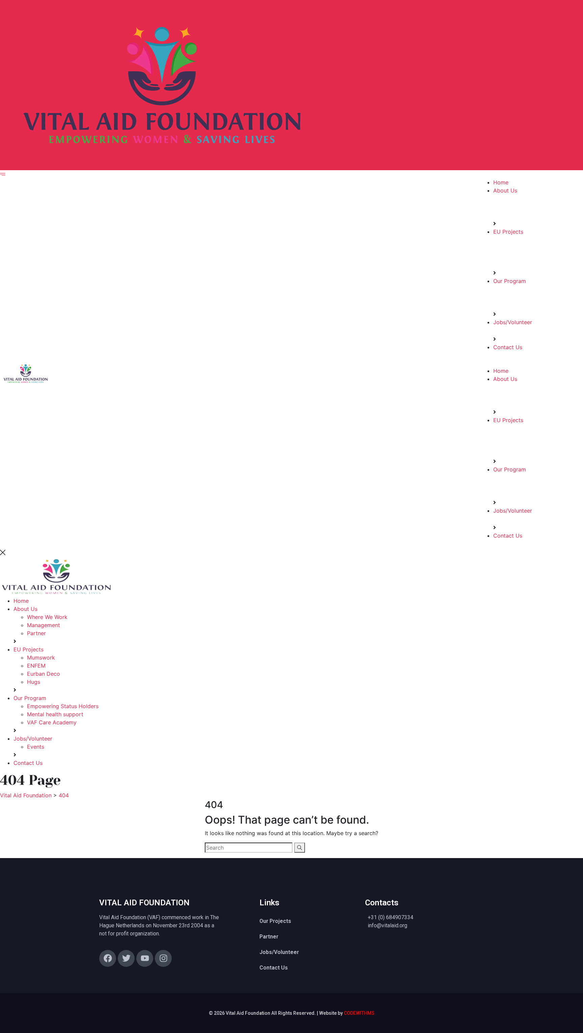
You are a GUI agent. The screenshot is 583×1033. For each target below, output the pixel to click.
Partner (36, 633)
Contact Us (507, 347)
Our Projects (275, 921)
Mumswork (41, 657)
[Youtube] (144, 958)
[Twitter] (126, 958)
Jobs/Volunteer (512, 322)
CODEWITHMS (359, 1013)
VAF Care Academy (52, 722)
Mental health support (55, 714)
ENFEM (36, 665)
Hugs (33, 681)
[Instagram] (163, 958)
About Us (505, 190)
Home (500, 182)
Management (43, 625)
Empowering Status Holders (63, 706)
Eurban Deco (43, 673)
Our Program (509, 281)
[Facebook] (107, 958)
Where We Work (47, 617)
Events (35, 746)
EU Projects (508, 231)
